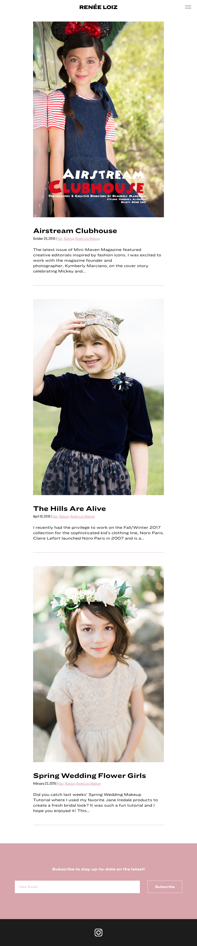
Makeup (69, 238)
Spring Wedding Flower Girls (89, 775)
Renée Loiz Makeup (87, 238)
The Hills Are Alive (69, 508)
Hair (60, 238)
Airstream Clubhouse (75, 230)
